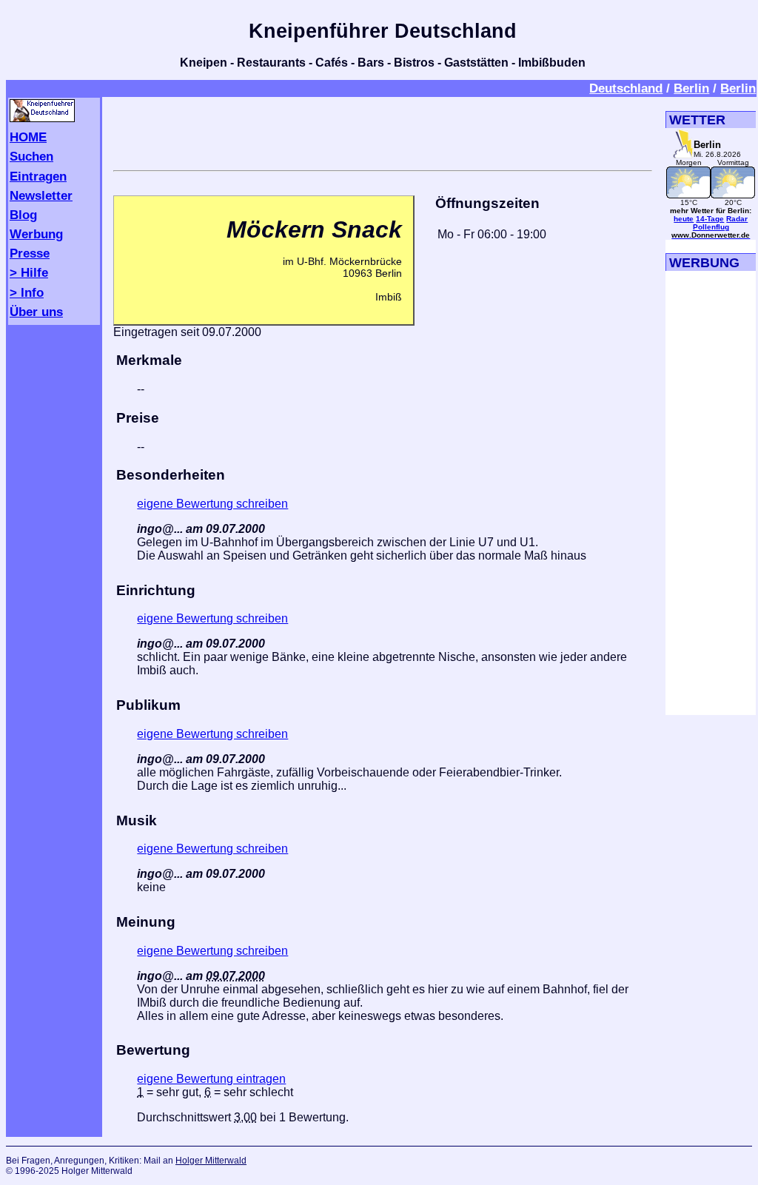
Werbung (36, 233)
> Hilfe (29, 272)
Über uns (36, 311)
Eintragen (38, 176)
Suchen (31, 156)
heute (684, 219)
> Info (27, 292)
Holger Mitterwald (210, 1160)
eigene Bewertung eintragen (211, 1078)
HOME (28, 137)
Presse (30, 253)
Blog (23, 214)
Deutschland (626, 88)
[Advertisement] (382, 131)
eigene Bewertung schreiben (212, 503)
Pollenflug (711, 227)
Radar (737, 219)
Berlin (691, 88)
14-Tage (710, 219)
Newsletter (41, 195)
